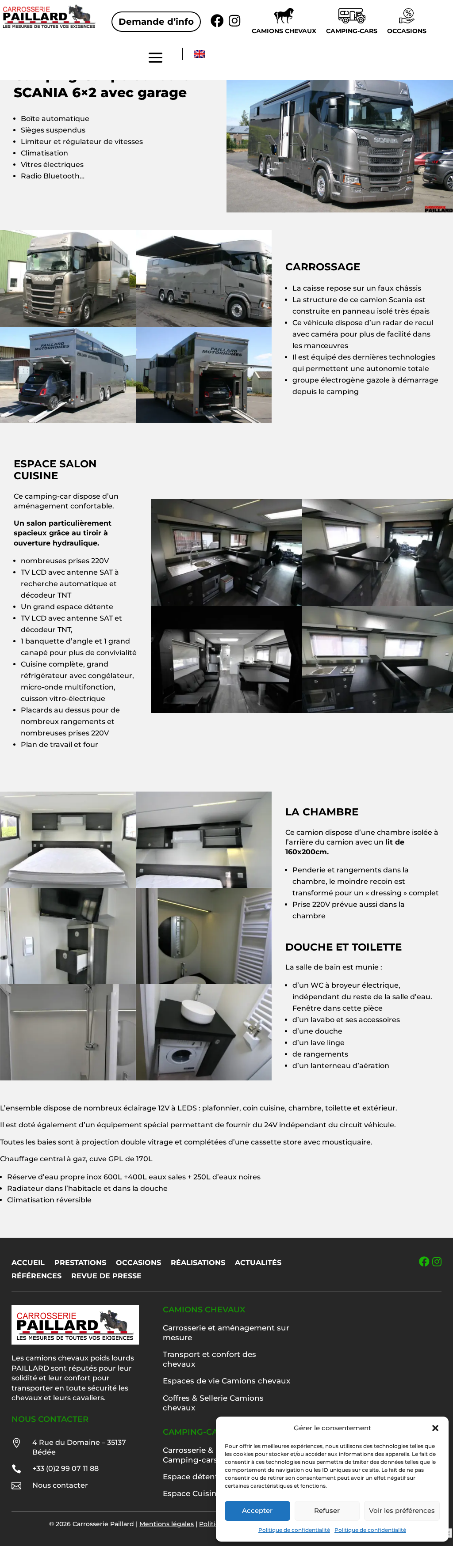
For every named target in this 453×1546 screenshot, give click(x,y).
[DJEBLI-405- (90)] (226, 713)
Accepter (257, 1510)
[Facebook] (424, 1261)
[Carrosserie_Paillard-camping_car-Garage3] (204, 423)
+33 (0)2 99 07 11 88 (65, 1468)
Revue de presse (106, 1276)
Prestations (80, 1263)
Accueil (28, 1263)
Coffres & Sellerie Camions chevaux (213, 1403)
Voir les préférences (402, 1510)
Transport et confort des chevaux (209, 1359)
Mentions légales (166, 1524)
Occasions (406, 31)
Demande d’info (156, 21)
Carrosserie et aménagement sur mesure (226, 1332)
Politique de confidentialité (294, 1530)
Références (36, 1276)
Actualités (258, 1263)
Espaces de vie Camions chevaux (226, 1380)
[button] (435, 1428)
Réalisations (198, 1263)
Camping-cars (351, 31)
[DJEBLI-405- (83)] (68, 1080)
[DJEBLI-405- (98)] (377, 713)
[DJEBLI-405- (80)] (204, 1080)
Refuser (327, 1510)
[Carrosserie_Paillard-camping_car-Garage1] (68, 423)
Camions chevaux (284, 31)
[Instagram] (436, 1261)
